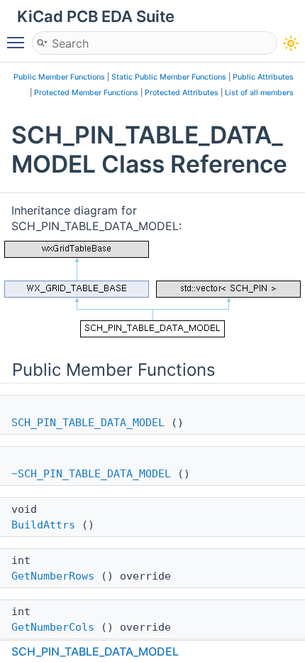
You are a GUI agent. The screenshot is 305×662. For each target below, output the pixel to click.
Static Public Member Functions (168, 77)
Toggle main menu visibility (18, 42)
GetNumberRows (52, 576)
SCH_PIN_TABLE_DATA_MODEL (88, 422)
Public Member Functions (59, 77)
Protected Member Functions (86, 92)
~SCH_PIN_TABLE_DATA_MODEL (91, 473)
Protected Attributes (181, 92)
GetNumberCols (52, 627)
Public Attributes (263, 77)
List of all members (259, 92)
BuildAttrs (43, 525)
